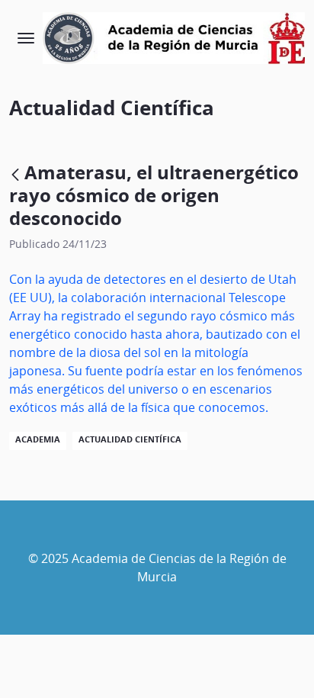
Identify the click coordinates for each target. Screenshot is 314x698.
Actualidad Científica (129, 439)
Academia (37, 439)
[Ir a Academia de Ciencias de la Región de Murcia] (174, 38)
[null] (16, 174)
